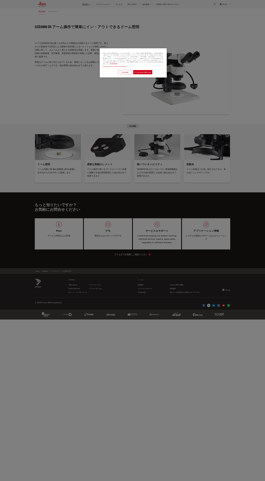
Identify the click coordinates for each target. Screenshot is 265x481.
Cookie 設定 (125, 72)
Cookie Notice (114, 63)
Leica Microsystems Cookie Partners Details (114, 66)
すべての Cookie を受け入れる (142, 72)
